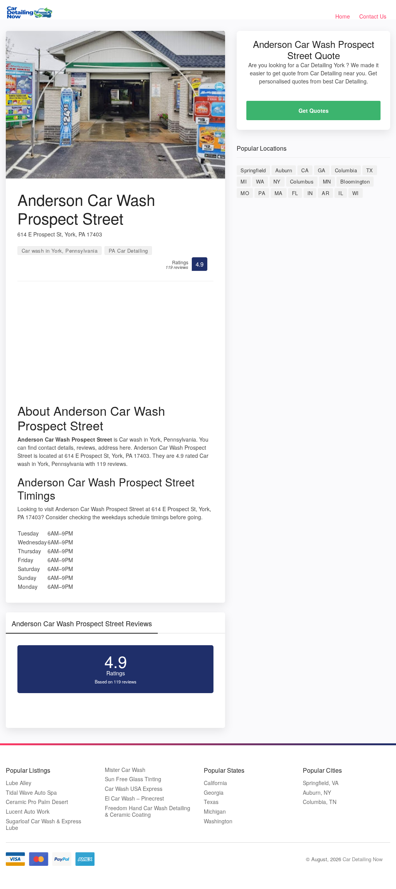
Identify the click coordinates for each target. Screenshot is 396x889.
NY (277, 181)
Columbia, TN (319, 802)
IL (340, 193)
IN (310, 193)
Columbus (302, 181)
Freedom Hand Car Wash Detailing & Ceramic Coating (147, 811)
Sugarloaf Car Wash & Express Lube (43, 824)
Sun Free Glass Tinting (133, 779)
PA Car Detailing (128, 250)
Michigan (215, 811)
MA (279, 193)
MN (327, 181)
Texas (211, 802)
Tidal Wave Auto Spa (31, 792)
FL (295, 193)
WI (355, 193)
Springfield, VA (320, 783)
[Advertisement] (115, 345)
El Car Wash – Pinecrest (134, 798)
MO (245, 193)
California (215, 783)
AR (325, 193)
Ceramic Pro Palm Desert (37, 802)
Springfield (253, 170)
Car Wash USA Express (133, 788)
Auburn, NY (317, 792)
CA (305, 170)
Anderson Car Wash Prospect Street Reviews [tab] (82, 623)
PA (261, 193)
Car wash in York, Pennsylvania (59, 250)
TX (369, 170)
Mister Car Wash (125, 770)
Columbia (346, 170)
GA (322, 170)
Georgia (214, 792)
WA (260, 181)
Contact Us (372, 16)
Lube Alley (18, 783)
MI (244, 181)
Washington (218, 821)
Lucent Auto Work (28, 811)
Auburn (283, 170)
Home (342, 16)
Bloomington (355, 181)
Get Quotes (314, 110)
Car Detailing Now (362, 859)
